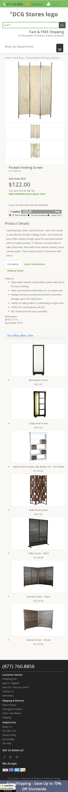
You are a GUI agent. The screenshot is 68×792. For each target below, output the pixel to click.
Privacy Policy (9, 734)
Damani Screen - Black (38, 596)
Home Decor (19, 57)
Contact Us (8, 691)
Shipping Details (15, 270)
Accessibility (8, 739)
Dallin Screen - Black (38, 553)
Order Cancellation (11, 713)
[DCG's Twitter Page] (10, 756)
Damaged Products (12, 709)
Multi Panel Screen (38, 509)
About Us (7, 726)
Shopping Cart (9, 678)
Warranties (7, 695)
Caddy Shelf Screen (38, 423)
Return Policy (9, 704)
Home (7, 57)
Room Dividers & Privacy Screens (42, 57)
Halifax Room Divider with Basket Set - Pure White (38, 466)
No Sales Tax (9, 730)
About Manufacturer (34, 264)
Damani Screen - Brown (38, 639)
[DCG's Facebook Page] (4, 756)
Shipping (6, 717)
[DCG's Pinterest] (17, 756)
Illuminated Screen (38, 380)
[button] (34, 786)
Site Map (6, 743)
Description (13, 264)
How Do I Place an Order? (15, 687)
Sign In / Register (11, 683)
